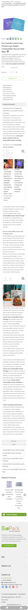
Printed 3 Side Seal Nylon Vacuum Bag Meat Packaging (9, 494)
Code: (4, 89)
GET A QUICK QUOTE (9, 545)
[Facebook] (3, 587)
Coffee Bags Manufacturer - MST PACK (11, 597)
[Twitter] (10, 587)
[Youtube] (13, 587)
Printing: (5, 95)
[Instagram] (17, 587)
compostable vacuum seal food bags (13, 450)
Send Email (11, 78)
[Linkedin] (6, 587)
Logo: (4, 97)
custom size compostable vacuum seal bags (14, 470)
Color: (4, 93)
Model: (5, 85)
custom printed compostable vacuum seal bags (13, 465)
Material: (5, 99)
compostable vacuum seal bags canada (12, 454)
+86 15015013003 (7, 578)
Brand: (4, 87)
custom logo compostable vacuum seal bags (13, 460)
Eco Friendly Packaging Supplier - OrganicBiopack (14, 594)
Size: (4, 91)
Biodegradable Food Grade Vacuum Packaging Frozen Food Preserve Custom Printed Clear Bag (19, 499)
